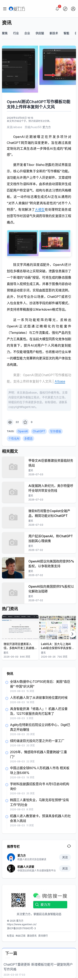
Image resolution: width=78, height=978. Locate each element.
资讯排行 (43, 935)
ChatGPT (39, 431)
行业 (16, 33)
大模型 (40, 209)
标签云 (10, 935)
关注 (65, 857)
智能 (66, 33)
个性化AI (13, 438)
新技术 (54, 33)
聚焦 (5, 33)
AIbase (60, 381)
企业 (27, 33)
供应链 (40, 33)
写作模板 (55, 431)
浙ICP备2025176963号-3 (21, 928)
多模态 (28, 438)
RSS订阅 (20, 935)
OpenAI (23, 431)
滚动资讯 (32, 935)
